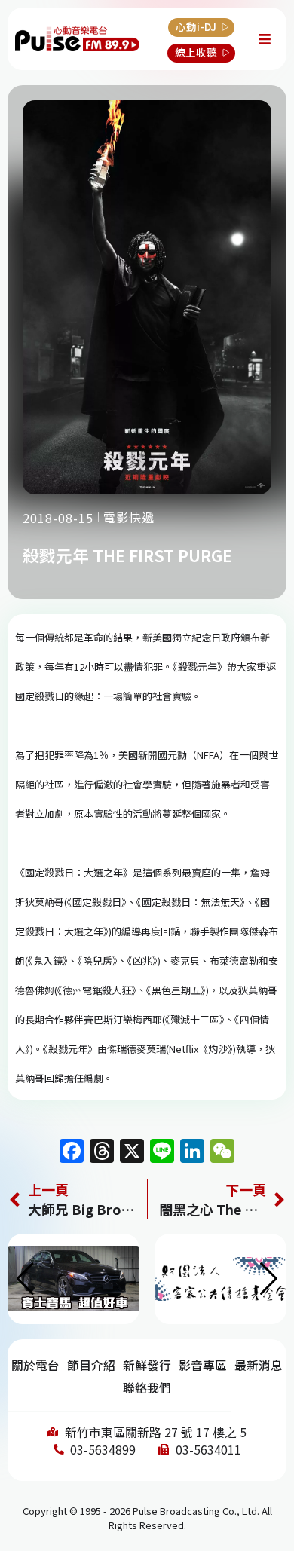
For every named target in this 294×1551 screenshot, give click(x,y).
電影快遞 (129, 517)
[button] (269, 1279)
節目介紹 (91, 1365)
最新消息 (258, 1365)
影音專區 (203, 1365)
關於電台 (35, 1365)
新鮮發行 (147, 1365)
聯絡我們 (147, 1388)
